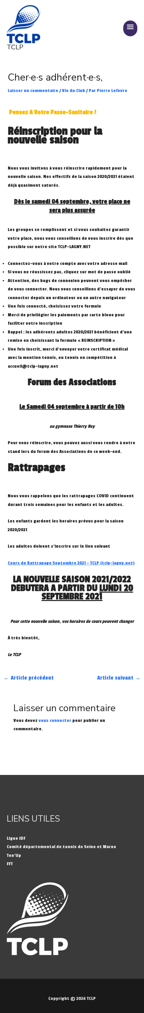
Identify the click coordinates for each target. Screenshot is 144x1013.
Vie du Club (73, 90)
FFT (10, 864)
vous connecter (55, 720)
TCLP (15, 47)
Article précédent (28, 678)
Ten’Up (14, 855)
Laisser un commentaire (33, 90)
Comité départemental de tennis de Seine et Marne (61, 846)
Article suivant (119, 678)
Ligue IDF (16, 838)
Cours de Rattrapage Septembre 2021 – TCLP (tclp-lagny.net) (71, 563)
